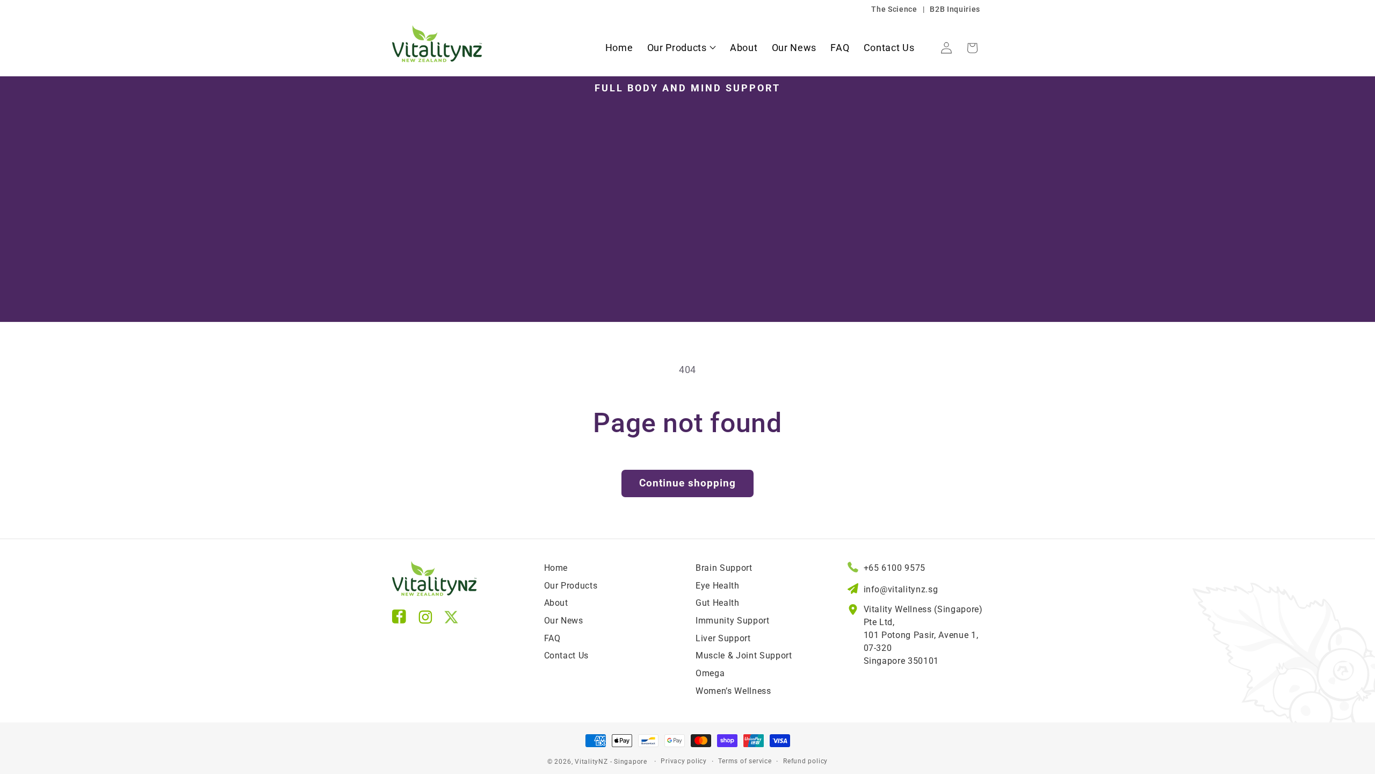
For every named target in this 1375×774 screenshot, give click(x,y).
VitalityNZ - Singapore (611, 761)
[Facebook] (399, 619)
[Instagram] (425, 619)
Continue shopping (687, 483)
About (556, 603)
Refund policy (805, 761)
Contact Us (566, 655)
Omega (710, 673)
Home (556, 568)
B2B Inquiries (955, 9)
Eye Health (718, 585)
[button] (681, 48)
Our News (563, 620)
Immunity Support (733, 620)
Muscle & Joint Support (744, 655)
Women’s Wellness (733, 691)
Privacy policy (684, 761)
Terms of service (744, 761)
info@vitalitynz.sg (901, 589)
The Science (894, 9)
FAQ (552, 638)
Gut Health (718, 603)
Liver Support (723, 638)
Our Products (571, 585)
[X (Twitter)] (451, 619)
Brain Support (724, 568)
